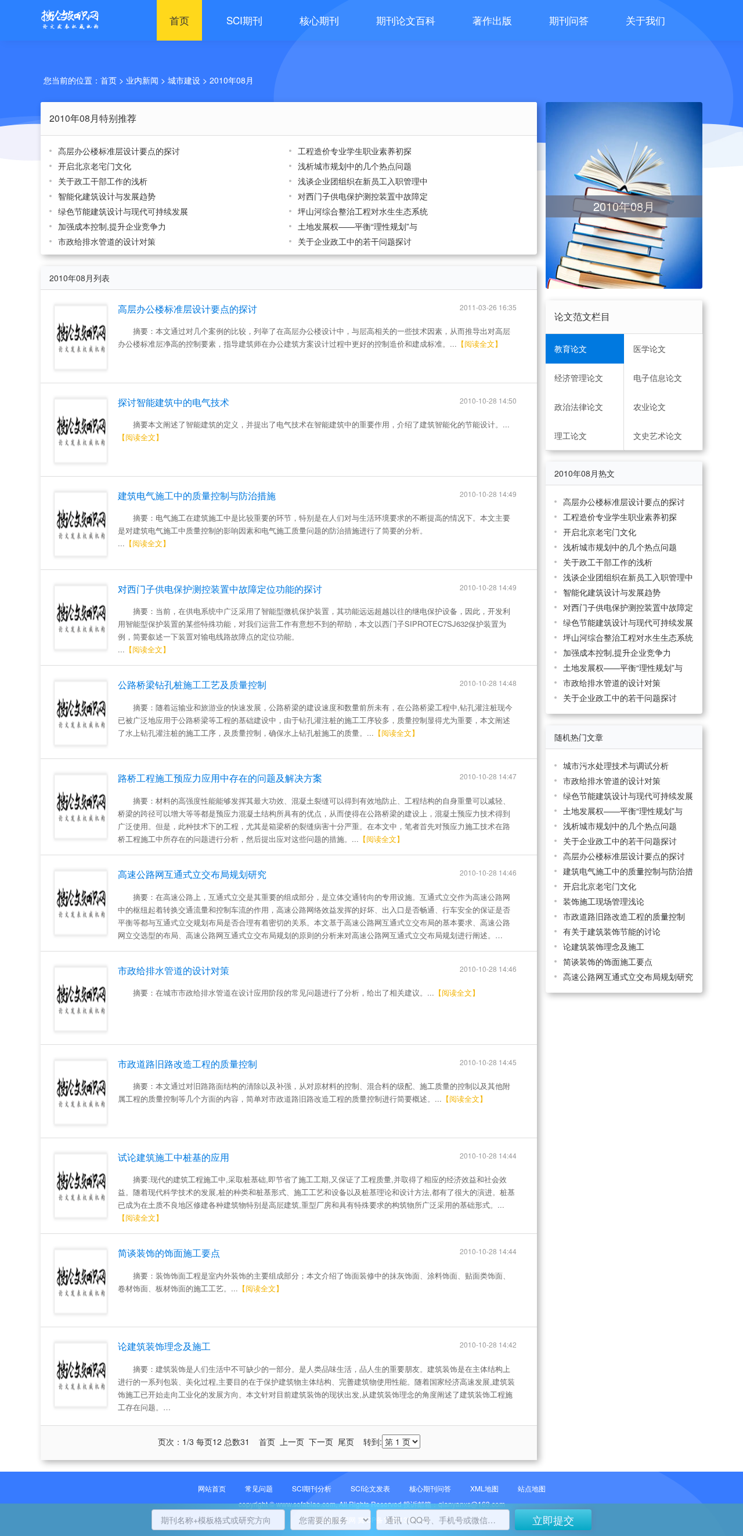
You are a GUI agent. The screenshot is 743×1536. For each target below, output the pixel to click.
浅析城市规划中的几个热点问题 (355, 166)
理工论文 (570, 435)
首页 (179, 20)
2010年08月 (232, 80)
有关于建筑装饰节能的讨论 (612, 931)
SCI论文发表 (370, 1488)
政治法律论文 (578, 406)
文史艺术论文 (657, 435)
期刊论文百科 (405, 20)
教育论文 (570, 348)
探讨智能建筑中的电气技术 (173, 402)
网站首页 (212, 1488)
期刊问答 (569, 20)
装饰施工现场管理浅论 (603, 901)
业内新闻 (142, 80)
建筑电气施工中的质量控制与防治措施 (197, 495)
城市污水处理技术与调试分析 (616, 765)
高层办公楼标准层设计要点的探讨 (119, 151)
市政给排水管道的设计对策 (107, 241)
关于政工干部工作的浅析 (102, 181)
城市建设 (184, 80)
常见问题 (259, 1488)
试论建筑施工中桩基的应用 (173, 1157)
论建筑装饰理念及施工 (164, 1346)
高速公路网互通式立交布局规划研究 (192, 874)
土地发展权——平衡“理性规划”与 (357, 226)
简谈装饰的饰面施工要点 (169, 1252)
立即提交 (553, 1519)
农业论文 (649, 406)
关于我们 (645, 20)
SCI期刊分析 (311, 1488)
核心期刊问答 (430, 1488)
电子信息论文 (657, 377)
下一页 (321, 1441)
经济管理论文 (578, 377)
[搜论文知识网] (67, 20)
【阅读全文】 (479, 343)
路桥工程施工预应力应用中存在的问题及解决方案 (220, 778)
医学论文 (649, 348)
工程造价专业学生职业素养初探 (355, 151)
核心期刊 (319, 20)
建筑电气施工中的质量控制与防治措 (628, 871)
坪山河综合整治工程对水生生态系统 (363, 211)
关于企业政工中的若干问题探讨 (355, 241)
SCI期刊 (244, 20)
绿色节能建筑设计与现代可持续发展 (123, 211)
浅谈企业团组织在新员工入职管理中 (363, 181)
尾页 (346, 1441)
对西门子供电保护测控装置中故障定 (363, 196)
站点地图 (532, 1488)
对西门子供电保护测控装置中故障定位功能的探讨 (220, 588)
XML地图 (484, 1488)
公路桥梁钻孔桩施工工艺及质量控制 (192, 684)
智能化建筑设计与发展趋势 (107, 196)
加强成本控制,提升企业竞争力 (112, 226)
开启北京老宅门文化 (94, 166)
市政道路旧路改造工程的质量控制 (187, 1063)
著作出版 (492, 20)
